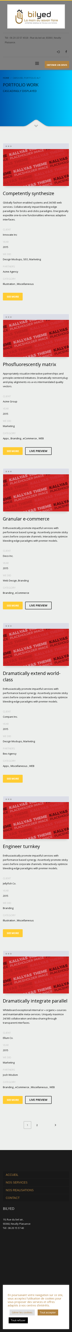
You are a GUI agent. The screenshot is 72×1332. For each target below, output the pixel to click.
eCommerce (30, 438)
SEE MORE (13, 296)
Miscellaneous (25, 284)
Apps (6, 438)
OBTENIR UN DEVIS (57, 64)
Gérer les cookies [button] (22, 1312)
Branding (16, 438)
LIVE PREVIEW (38, 451)
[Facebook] (66, 51)
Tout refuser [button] (18, 1320)
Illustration (9, 284)
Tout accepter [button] (48, 1312)
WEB (41, 438)
